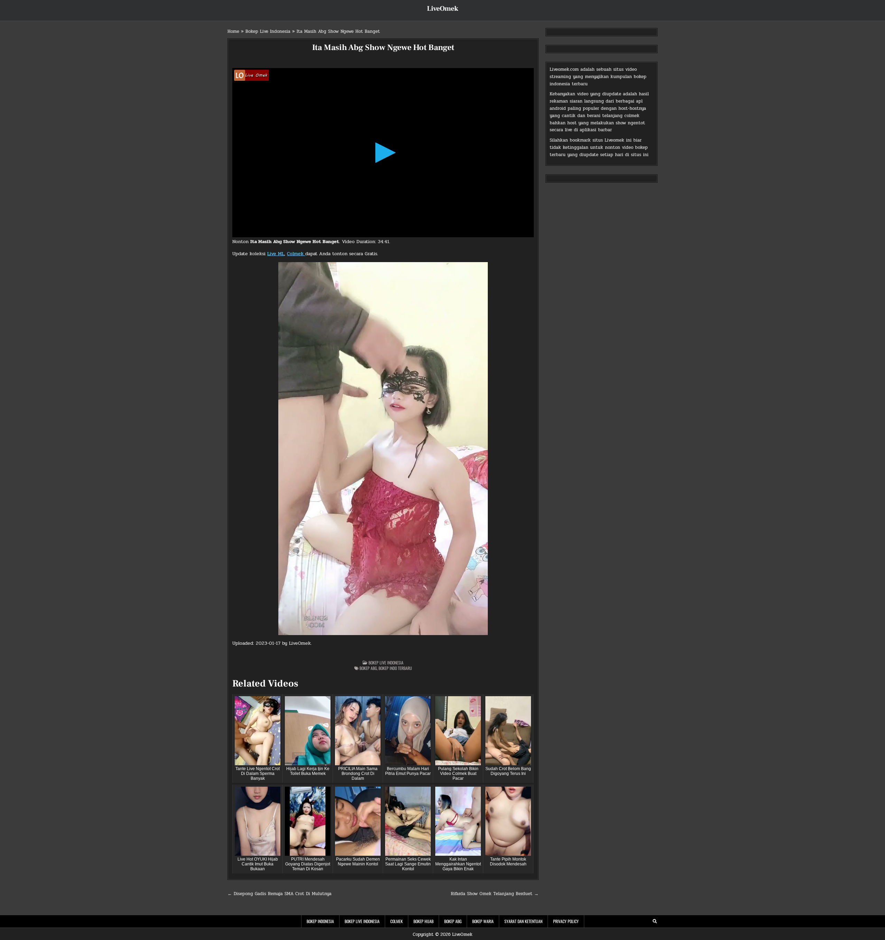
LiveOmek (442, 8)
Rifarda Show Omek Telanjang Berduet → (495, 893)
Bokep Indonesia (320, 921)
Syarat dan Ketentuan (523, 921)
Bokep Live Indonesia (267, 31)
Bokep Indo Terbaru (395, 668)
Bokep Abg (368, 668)
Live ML (275, 253)
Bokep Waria (483, 921)
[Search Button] (655, 921)
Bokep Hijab (423, 921)
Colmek (296, 253)
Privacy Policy (566, 921)
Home (233, 31)
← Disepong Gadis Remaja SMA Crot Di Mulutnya (279, 893)
